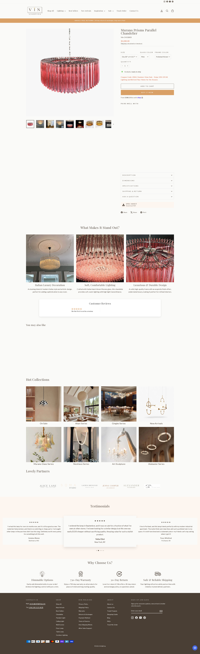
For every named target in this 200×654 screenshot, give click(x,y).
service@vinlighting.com (37, 604)
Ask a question (130, 196)
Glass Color (146, 52)
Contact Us (134, 11)
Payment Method (84, 618)
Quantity (126, 62)
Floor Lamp (59, 628)
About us (110, 604)
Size (123, 52)
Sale (110, 11)
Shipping (123, 43)
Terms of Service (84, 621)
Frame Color (162, 52)
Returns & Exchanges (86, 614)
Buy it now (147, 92)
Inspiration (99, 11)
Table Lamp (60, 632)
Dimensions (128, 180)
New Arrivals (86, 11)
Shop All (50, 11)
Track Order (121, 11)
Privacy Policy (83, 604)
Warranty (82, 611)
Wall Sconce (60, 625)
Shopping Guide (112, 614)
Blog (108, 618)
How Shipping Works (85, 625)
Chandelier (59, 614)
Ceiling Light (60, 621)
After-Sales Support (85, 628)
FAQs (109, 621)
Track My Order (112, 625)
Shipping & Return (132, 191)
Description (129, 175)
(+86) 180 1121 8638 (36, 607)
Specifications (130, 186)
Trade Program (112, 611)
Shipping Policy (84, 607)
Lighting (60, 11)
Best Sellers (73, 11)
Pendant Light (60, 618)
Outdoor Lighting (62, 635)
